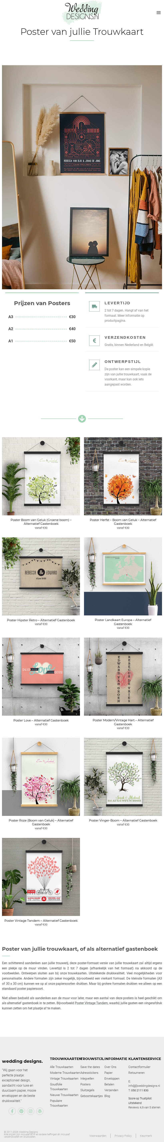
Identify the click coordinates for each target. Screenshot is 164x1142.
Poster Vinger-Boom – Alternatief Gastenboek (123, 820)
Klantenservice (144, 1059)
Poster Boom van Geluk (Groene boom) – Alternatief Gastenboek (41, 522)
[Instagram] (30, 1111)
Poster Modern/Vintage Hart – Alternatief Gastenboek (123, 722)
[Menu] (158, 12)
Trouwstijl (92, 1059)
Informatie (115, 1059)
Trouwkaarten (66, 1059)
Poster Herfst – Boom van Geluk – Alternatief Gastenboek (123, 522)
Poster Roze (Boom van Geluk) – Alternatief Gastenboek (41, 822)
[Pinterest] (21, 1111)
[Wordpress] (39, 1111)
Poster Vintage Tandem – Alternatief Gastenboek (41, 921)
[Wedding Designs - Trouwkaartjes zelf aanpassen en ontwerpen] (82, 12)
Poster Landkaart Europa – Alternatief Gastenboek (123, 622)
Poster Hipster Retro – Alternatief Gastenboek (41, 620)
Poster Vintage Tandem (91, 1003)
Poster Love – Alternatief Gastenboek (41, 720)
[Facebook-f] (12, 1111)
